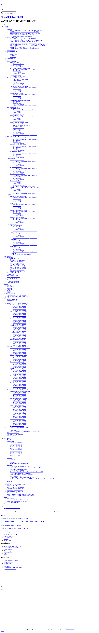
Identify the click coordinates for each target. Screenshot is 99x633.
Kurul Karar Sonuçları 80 (16, 448)
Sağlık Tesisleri (7, 256)
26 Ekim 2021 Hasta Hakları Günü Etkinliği (20, 473)
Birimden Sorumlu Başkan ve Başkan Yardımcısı (25, 69)
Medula (5, 554)
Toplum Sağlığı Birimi (15, 129)
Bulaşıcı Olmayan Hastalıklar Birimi (19, 122)
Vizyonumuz (13, 57)
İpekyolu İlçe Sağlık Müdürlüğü (18, 260)
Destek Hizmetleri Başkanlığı (17, 318)
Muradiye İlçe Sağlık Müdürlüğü (18, 267)
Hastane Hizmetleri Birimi (16, 93)
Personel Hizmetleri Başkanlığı (17, 339)
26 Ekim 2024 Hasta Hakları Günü (18, 469)
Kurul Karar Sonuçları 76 (16, 453)
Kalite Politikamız (14, 54)
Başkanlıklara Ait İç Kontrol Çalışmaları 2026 (18, 303)
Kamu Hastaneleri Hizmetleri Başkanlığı (20, 304)
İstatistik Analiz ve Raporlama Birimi (19, 86)
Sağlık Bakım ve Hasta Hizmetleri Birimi (20, 100)
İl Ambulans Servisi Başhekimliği (18, 196)
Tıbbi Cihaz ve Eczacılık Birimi (17, 174)
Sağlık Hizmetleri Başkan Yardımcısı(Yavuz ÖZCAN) (23, 47)
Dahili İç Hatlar (10, 498)
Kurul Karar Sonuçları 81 (16, 447)
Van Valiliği (6, 539)
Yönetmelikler (10, 286)
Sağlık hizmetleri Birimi (16, 167)
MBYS (5, 553)
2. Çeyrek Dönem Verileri (19, 307)
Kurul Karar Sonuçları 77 (16, 452)
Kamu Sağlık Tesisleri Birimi (17, 160)
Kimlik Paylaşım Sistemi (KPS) (11, 547)
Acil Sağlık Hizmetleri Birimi (17, 217)
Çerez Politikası (70, 629)
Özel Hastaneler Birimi (15, 181)
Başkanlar (9, 29)
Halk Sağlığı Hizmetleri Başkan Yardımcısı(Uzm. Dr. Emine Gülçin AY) (27, 44)
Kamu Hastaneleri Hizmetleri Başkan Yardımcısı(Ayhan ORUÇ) (25, 43)
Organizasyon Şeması (12, 51)
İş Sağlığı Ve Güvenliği (9, 293)
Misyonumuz (13, 55)
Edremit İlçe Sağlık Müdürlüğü (17, 263)
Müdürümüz (10, 27)
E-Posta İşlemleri (8, 552)
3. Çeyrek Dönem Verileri (19, 309)
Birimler (6, 59)
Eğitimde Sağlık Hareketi (10, 569)
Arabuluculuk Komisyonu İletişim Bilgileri (17, 499)
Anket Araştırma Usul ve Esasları (15, 491)
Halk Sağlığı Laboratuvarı (13, 275)
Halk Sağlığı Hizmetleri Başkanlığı (18, 311)
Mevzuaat (9, 458)
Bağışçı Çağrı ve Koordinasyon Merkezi (17, 501)
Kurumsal (6, 26)
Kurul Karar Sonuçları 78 (16, 451)
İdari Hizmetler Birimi (15, 65)
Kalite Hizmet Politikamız (13, 433)
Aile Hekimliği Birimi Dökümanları (15, 488)
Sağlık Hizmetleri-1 (11, 194)
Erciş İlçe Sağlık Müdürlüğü (17, 264)
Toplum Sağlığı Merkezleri (13, 272)
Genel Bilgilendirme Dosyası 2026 (15, 302)
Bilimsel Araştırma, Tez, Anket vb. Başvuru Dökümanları (21, 494)
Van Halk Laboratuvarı (9, 536)
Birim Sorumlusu (17, 71)
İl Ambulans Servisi (8, 537)
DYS (5, 550)
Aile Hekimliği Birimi (15, 151)
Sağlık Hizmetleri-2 (11, 158)
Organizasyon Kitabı (12, 300)
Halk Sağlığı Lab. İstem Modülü (11, 534)
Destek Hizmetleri (11, 61)
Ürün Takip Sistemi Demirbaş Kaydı (16, 484)
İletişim (5, 497)
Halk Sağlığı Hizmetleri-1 (13, 107)
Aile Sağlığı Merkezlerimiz (13, 277)
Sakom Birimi (13, 203)
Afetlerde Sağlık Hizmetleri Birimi (18, 210)
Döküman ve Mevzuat (18, 64)
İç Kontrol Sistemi (11, 435)
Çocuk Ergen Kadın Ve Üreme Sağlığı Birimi (21, 137)
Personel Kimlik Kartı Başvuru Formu (13, 546)
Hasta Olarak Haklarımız (13, 440)
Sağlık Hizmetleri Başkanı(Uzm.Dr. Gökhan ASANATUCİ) (24, 32)
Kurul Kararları (10, 441)
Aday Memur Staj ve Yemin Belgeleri (22, 254)
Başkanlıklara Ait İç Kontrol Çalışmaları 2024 (18, 389)
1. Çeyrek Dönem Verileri (19, 306)
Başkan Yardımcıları (12, 37)
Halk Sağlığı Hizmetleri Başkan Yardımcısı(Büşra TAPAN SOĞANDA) (27, 45)
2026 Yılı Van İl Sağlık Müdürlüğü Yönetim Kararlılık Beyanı (25, 431)
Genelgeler (9, 288)
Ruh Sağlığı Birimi (17, 126)
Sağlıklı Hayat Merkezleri (13, 282)
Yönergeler (9, 289)
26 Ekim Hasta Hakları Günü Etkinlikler (20, 466)
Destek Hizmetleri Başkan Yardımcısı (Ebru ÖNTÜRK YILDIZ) (26, 40)
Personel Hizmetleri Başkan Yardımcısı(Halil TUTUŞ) (23, 39)
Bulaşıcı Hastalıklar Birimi (16, 115)
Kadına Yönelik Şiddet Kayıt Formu (16, 487)
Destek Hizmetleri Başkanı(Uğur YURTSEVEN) (22, 34)
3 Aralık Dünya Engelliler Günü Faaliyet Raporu (22, 477)
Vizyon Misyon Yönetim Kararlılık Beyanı (17, 427)
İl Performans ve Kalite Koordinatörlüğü (20, 68)
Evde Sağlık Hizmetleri (12, 278)
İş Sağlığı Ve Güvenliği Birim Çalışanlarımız (18, 296)
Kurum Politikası (11, 52)
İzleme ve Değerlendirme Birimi (18, 144)
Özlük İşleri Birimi (14, 239)
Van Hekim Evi (10, 279)
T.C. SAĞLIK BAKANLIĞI (12, 17)
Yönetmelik (13, 459)
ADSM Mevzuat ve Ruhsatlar (11, 560)
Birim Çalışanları (17, 72)
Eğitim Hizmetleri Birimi (16, 225)
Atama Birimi (13, 246)
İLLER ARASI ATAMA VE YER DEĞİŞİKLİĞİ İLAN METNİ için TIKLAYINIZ (24, 521)
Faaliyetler (9, 465)
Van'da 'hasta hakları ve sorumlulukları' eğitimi (21, 474)
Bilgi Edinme (7, 564)
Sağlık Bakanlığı (8, 540)
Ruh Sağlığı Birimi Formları (13, 485)
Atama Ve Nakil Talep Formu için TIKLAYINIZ (14, 528)
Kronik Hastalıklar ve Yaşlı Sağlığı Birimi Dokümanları (20, 495)
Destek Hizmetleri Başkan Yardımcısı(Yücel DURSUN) (23, 41)
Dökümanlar (13, 253)
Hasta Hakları (7, 438)
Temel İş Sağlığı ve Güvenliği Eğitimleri (16, 295)
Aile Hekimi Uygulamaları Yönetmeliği (19, 463)
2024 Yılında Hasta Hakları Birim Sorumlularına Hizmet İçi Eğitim (26, 467)
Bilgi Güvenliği (7, 563)
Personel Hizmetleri (11, 224)
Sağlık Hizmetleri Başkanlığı (17, 325)
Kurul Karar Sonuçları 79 (16, 449)
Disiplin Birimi (13, 232)
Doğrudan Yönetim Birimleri (17, 332)
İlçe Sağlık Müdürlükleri (13, 259)
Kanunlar (9, 285)
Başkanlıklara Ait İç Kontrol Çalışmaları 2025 (18, 346)
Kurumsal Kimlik (11, 58)
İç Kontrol (6, 298)
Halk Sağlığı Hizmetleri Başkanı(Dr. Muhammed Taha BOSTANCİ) (26, 30)
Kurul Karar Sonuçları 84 (16, 442)
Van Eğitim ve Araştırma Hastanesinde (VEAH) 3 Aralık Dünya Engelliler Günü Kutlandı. (32, 479)
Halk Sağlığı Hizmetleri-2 (13, 136)
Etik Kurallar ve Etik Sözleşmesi (15, 434)
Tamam (2, 631)
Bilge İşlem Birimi (14, 62)
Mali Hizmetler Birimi (15, 75)
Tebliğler (9, 292)
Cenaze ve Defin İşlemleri (13, 502)
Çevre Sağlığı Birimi (15, 108)
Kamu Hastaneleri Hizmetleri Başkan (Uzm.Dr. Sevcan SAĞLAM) (26, 33)
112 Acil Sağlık (10, 274)
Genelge (12, 460)
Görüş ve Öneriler (8, 562)
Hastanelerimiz (10, 257)
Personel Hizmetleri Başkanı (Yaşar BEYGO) (21, 36)
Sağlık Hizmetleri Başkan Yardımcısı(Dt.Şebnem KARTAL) (24, 48)
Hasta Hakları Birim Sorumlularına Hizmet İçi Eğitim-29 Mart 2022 (26, 472)
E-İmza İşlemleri (8, 549)
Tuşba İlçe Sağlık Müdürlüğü (17, 261)
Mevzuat (6, 284)
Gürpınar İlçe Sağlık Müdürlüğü (18, 268)
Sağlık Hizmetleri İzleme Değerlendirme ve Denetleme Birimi (25, 188)
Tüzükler (9, 291)
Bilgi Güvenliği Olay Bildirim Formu (13, 567)
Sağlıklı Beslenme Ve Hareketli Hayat (22, 125)
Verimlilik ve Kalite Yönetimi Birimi (19, 79)
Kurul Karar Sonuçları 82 (16, 445)
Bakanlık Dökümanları (12, 492)
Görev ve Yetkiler (11, 50)
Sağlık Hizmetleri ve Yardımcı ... (12, 508)
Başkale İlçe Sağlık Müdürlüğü (17, 271)
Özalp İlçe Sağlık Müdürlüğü (17, 270)
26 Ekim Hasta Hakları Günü (17, 470)
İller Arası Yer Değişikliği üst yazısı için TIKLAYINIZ (16, 518)
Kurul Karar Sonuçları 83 (16, 444)
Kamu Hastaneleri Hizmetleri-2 (14, 78)
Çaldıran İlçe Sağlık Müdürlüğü (17, 265)
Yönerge (12, 462)
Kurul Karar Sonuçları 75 (16, 455)
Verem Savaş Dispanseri (13, 281)
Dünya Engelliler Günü (15, 476)
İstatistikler (9, 481)
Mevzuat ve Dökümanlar (19, 73)
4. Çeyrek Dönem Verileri (19, 310)
